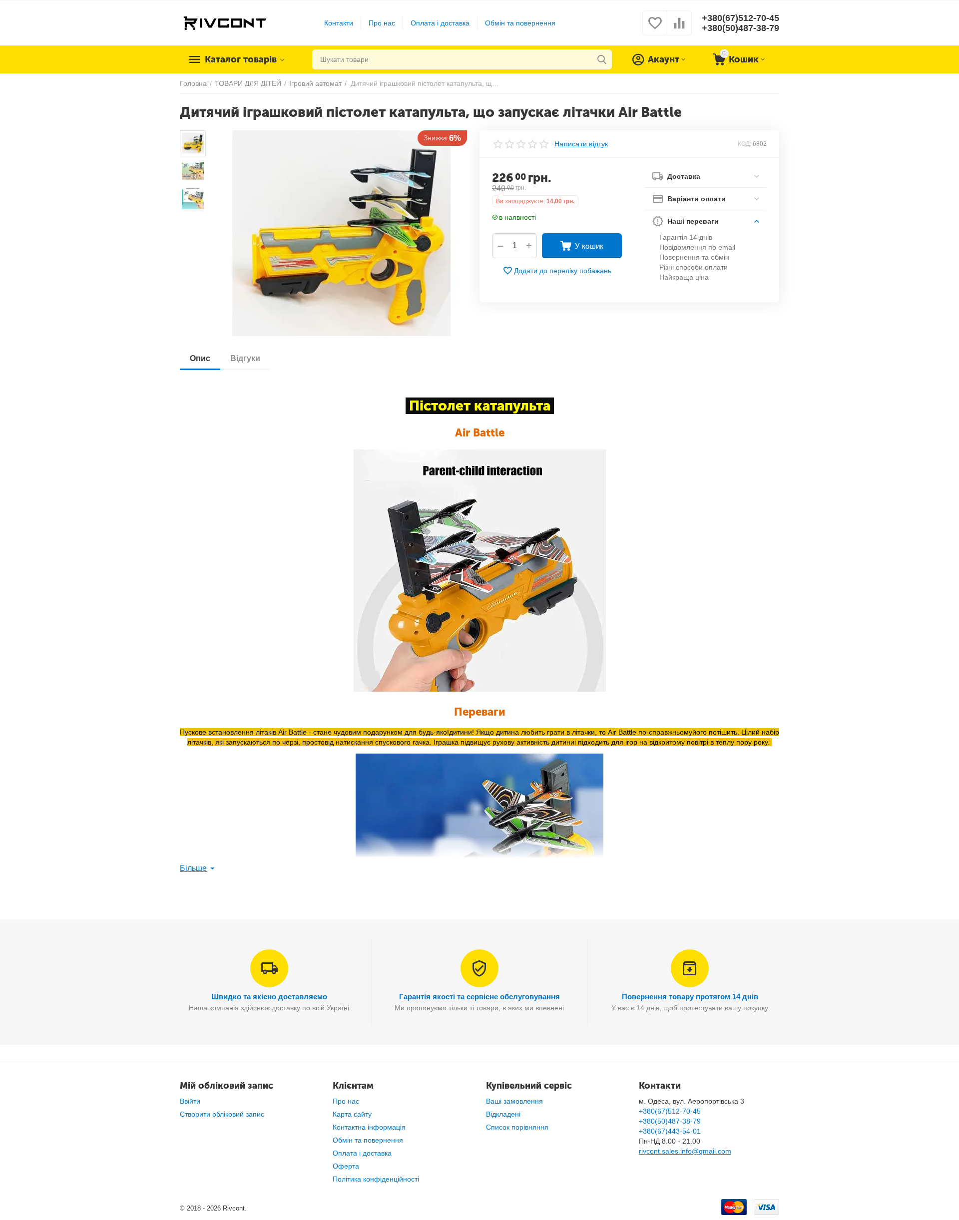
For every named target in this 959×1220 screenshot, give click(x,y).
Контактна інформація (369, 1127)
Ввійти (190, 1101)
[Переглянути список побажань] (655, 28)
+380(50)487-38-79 (740, 28)
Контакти (338, 23)
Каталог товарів (241, 59)
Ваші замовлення (514, 1101)
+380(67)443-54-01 (670, 1131)
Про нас (382, 23)
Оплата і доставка (440, 23)
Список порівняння (517, 1127)
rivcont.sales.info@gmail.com (685, 1151)
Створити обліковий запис (222, 1114)
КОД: (744, 143)
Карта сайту (352, 1114)
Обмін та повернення (520, 23)
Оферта (346, 1166)
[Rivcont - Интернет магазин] (224, 22)
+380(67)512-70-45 (740, 18)
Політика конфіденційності (376, 1179)
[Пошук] (602, 59)
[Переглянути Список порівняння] (679, 28)
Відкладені (503, 1114)
